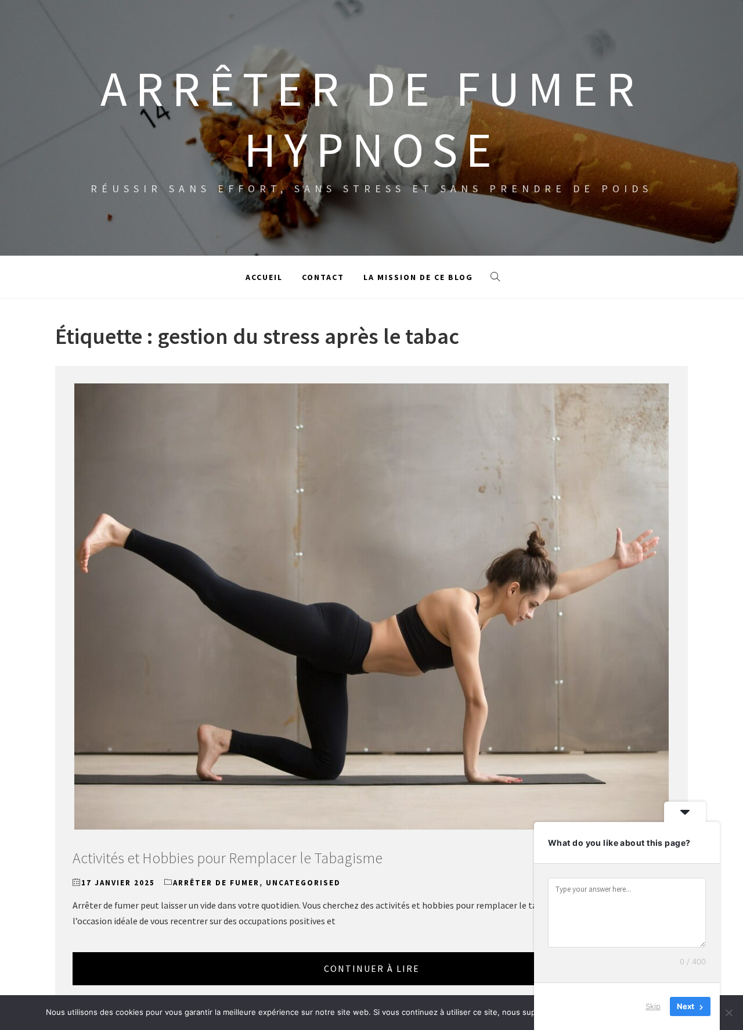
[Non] (728, 1012)
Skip (653, 1006)
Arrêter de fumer (216, 883)
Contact (323, 277)
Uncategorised (303, 883)
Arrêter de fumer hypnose (371, 119)
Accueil (264, 277)
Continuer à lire (372, 968)
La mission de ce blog (418, 277)
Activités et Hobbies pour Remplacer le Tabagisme (228, 857)
